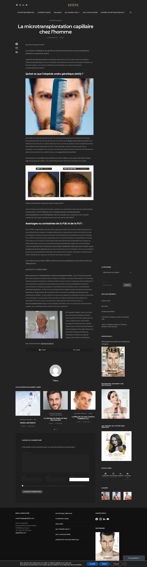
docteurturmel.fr (47, 343)
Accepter (92, 564)
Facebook (124, 341)
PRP (35, 419)
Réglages (116, 564)
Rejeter (104, 564)
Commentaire (26, 453)
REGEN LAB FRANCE (28, 423)
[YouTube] (26, 5)
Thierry (61, 37)
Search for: (105, 281)
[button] (54, 429)
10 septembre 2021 (52, 37)
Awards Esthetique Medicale (112, 12)
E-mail (48, 477)
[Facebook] (17, 5)
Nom (24, 477)
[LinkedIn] (23, 5)
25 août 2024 (31, 426)
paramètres (78, 565)
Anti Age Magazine (90, 12)
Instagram (105, 344)
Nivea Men (105, 306)
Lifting (90, 413)
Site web (71, 477)
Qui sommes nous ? (72, 12)
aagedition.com (21, 533)
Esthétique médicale (26, 12)
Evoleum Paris (106, 301)
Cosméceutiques (44, 12)
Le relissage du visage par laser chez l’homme (55, 419)
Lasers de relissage (56, 415)
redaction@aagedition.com (25, 518)
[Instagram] (20, 5)
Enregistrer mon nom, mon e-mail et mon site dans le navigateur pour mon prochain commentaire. (55, 486)
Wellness (58, 12)
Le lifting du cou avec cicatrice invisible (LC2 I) (83, 418)
